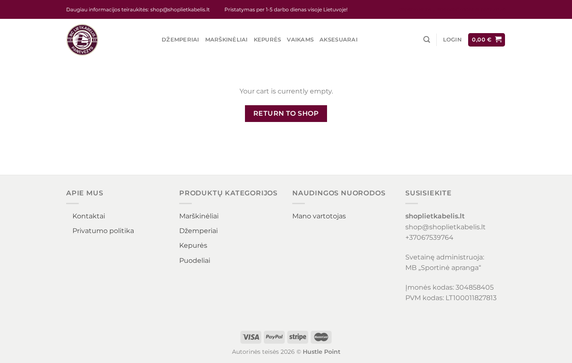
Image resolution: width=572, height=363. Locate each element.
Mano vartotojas (319, 216)
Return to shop (286, 113)
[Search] (426, 39)
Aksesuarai (338, 39)
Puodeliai (194, 260)
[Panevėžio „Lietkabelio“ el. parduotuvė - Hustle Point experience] (107, 40)
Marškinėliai (226, 39)
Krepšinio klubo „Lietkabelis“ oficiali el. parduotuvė (452, 9)
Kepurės (267, 39)
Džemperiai (180, 39)
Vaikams (300, 39)
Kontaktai (88, 216)
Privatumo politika (103, 231)
